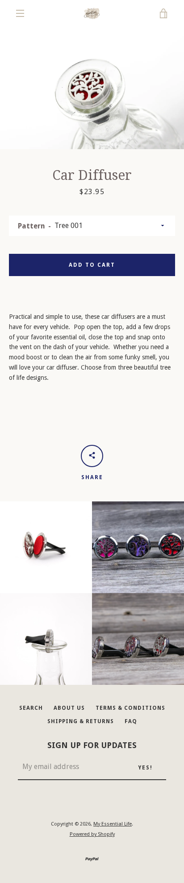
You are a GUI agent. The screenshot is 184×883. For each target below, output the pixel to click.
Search (31, 708)
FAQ (131, 721)
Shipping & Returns (80, 721)
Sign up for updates (92, 745)
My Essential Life (112, 824)
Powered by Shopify (92, 834)
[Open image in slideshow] (92, 88)
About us (69, 708)
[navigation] (20, 13)
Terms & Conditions (130, 708)
